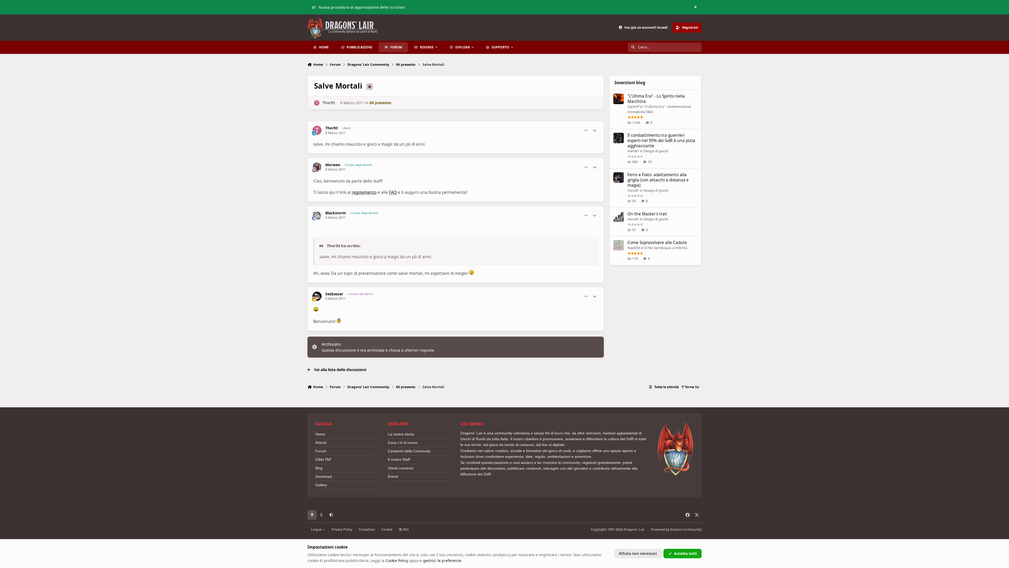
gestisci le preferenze (442, 560)
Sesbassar (334, 294)
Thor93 (328, 102)
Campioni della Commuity (409, 451)
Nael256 (633, 247)
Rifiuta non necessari (638, 553)
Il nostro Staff (399, 459)
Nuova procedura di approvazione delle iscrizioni (361, 7)
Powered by (676, 529)
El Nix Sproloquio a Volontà (666, 247)
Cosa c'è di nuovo (403, 442)
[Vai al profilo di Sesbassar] (317, 296)
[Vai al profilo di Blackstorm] (317, 215)
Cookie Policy (396, 560)
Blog (319, 468)
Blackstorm (335, 213)
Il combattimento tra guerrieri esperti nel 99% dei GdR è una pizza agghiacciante (661, 141)
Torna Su (691, 387)
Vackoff (633, 106)
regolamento (364, 192)
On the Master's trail (647, 214)
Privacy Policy (342, 529)
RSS (405, 529)
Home (320, 434)
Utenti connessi (400, 468)
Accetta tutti (685, 553)
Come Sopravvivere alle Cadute (657, 242)
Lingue (316, 529)
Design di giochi (656, 151)
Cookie (387, 529)
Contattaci (367, 529)
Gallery (321, 485)
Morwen (332, 165)
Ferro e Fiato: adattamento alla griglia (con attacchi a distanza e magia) (658, 180)
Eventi (393, 476)
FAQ (393, 192)
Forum (320, 451)
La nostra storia (401, 434)
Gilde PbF (323, 459)
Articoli (320, 442)
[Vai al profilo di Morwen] (317, 167)
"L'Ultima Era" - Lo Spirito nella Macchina (656, 98)
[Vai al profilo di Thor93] (317, 103)
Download (323, 476)
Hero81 (633, 151)
